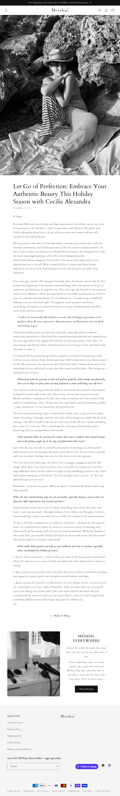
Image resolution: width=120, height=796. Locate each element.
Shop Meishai (86, 689)
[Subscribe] (56, 766)
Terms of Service (15, 722)
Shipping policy (14, 735)
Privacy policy (43, 791)
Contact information (103, 791)
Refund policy (29, 791)
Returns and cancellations (19, 749)
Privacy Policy (14, 742)
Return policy (13, 729)
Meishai (17, 791)
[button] (6, 10)
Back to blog (62, 615)
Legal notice (87, 791)
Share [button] (19, 216)
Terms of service (58, 791)
